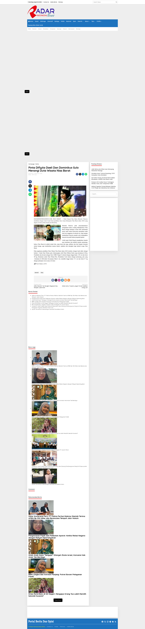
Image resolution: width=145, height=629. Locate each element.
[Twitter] (56, 280)
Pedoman (62, 626)
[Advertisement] (35, 61)
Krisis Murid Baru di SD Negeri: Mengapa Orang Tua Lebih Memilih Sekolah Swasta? (55, 303)
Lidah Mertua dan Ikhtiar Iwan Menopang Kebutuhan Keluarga (102, 169)
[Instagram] (59, 280)
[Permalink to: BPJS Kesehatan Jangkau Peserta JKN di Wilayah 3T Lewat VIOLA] (44, 441)
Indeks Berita (70, 626)
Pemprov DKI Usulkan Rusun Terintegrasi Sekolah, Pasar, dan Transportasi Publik (102, 182)
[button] (116, 2)
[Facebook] (52, 280)
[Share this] (77, 174)
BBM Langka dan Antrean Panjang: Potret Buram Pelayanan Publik (50, 301)
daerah (37, 272)
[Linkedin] (62, 280)
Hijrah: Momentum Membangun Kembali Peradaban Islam (48, 309)
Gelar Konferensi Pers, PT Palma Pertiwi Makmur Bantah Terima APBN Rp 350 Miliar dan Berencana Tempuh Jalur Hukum (59, 296)
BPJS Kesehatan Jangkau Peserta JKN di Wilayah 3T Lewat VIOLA (50, 304)
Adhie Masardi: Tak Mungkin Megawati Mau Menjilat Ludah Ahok (46, 286)
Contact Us (50, 626)
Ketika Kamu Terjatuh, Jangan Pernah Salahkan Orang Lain (75, 286)
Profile (56, 626)
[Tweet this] (80, 174)
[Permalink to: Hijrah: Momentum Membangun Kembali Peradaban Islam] (44, 476)
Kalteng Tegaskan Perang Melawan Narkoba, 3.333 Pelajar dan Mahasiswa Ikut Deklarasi (103, 187)
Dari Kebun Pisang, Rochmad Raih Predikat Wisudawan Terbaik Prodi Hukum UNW (103, 178)
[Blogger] (65, 280)
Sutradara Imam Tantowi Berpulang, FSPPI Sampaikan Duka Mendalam (103, 174)
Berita (29, 174)
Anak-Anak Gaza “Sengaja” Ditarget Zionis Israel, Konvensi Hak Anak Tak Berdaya (54, 300)
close (27, 91)
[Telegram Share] (83, 174)
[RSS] (68, 280)
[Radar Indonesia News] (40, 11)
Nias (42, 272)
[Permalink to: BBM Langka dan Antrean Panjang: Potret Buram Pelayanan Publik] (44, 408)
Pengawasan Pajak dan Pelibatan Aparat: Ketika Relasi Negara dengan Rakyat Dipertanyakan (58, 298)
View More (58, 600)
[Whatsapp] (86, 174)
